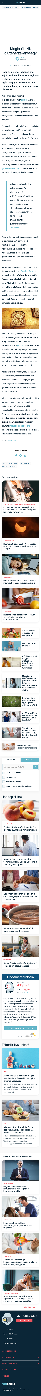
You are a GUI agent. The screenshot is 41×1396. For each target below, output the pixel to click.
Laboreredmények (9, 1351)
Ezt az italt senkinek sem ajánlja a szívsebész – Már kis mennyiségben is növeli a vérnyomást (19, 509)
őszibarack (7, 824)
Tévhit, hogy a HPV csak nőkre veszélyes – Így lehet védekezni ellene (29, 733)
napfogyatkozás (9, 541)
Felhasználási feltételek (10, 1334)
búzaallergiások (26, 271)
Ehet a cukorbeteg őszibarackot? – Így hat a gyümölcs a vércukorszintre (20, 828)
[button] (20, 1351)
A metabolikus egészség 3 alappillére (28, 633)
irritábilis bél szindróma (19, 426)
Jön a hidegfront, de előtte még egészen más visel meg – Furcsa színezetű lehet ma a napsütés (18, 1298)
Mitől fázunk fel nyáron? (29, 644)
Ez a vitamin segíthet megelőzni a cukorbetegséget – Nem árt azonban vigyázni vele (20, 896)
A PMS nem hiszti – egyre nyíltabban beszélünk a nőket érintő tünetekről (30, 662)
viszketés (7, 960)
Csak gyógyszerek (13, 773)
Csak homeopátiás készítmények (19, 786)
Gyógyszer (11, 760)
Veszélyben (7, 577)
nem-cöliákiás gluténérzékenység (16, 465)
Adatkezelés (10, 1338)
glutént (20, 345)
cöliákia (24, 100)
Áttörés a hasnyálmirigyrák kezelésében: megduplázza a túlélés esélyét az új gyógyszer (20, 1262)
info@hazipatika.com (7, 1390)
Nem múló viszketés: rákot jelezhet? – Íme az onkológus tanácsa (20, 964)
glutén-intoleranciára (11, 168)
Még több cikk (29, 1307)
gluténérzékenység (10, 464)
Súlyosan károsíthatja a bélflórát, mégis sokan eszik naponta (18, 929)
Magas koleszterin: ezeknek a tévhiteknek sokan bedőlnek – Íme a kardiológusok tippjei (20, 862)
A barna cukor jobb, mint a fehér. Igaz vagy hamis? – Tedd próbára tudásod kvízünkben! (18, 1130)
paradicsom (7, 612)
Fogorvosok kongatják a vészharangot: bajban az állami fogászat (17, 1225)
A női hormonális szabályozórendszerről (27, 746)
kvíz (5, 1072)
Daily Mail (12, 440)
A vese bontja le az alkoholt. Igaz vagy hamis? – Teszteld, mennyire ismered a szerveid (19, 1078)
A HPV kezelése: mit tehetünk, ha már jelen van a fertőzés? (29, 716)
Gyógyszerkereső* (9, 1363)
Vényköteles (11, 777)
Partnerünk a (22, 1036)
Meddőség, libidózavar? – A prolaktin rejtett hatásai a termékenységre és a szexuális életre (30, 683)
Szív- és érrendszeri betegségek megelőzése (19, 504)
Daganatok (7, 1256)
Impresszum (10, 1329)
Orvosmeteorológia (10, 7)
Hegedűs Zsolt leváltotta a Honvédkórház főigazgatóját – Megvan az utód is (17, 1188)
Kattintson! (14, 228)
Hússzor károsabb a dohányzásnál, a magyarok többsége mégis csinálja (20, 581)
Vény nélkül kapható (14, 782)
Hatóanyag (30, 760)
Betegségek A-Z (8, 1357)
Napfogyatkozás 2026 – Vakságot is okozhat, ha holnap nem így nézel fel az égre (19, 546)
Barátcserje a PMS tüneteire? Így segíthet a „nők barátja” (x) (29, 701)
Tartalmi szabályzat (10, 1343)
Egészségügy (8, 1183)
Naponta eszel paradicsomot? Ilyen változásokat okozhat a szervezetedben (19, 617)
